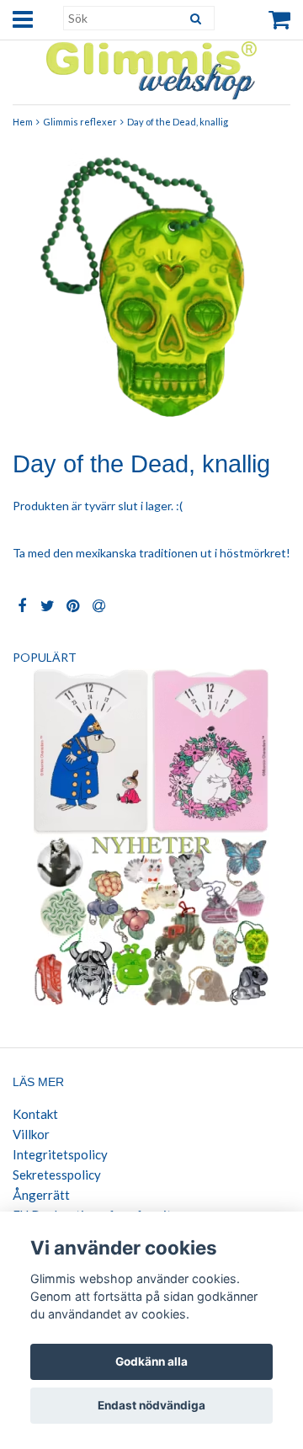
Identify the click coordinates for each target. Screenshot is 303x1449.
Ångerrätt (41, 1194)
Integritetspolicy (60, 1154)
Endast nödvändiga (151, 1405)
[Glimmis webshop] (151, 67)
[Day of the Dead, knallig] (151, 287)
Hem (23, 121)
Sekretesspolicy (57, 1174)
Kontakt (35, 1113)
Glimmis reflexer (80, 121)
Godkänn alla (151, 1361)
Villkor (31, 1134)
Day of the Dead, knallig (177, 121)
